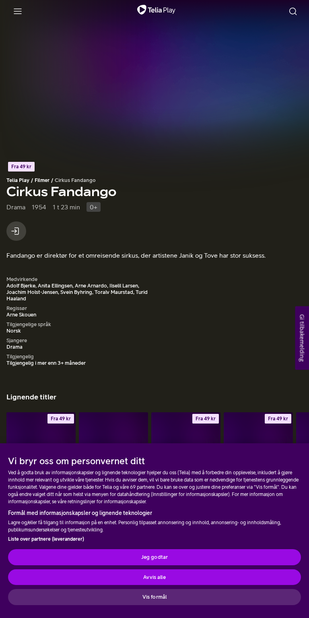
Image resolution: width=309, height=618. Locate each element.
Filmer (42, 180)
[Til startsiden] (156, 11)
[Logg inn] (16, 231)
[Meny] (18, 11)
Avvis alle (154, 577)
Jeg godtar (154, 557)
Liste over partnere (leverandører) (46, 539)
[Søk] (293, 11)
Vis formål (154, 597)
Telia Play (17, 180)
